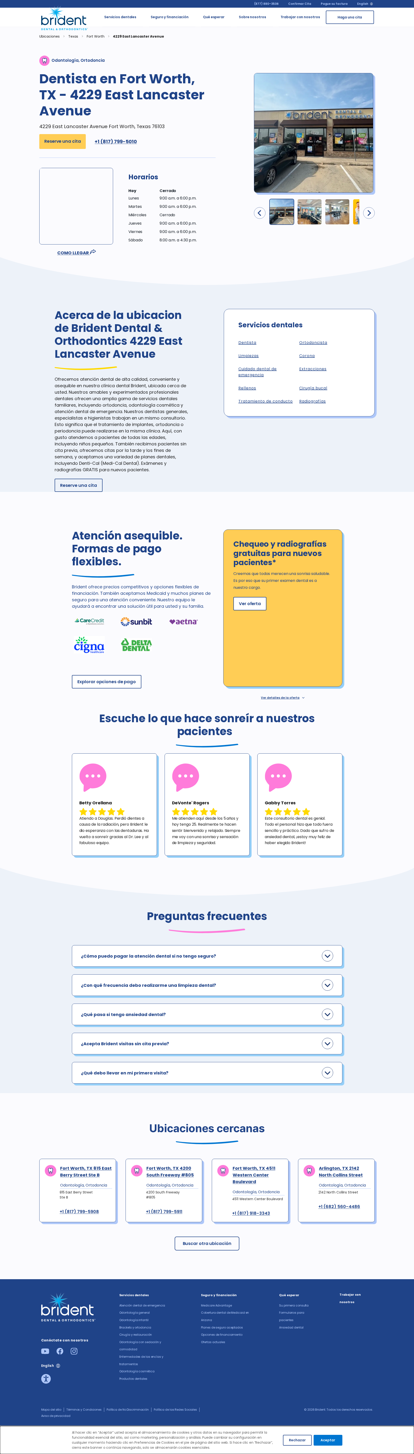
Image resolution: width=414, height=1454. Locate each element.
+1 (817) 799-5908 (79, 1211)
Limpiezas (248, 355)
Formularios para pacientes (237, 51)
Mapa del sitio (51, 1410)
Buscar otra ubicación (207, 1243)
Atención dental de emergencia (150, 28)
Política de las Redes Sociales (175, 1410)
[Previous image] (259, 213)
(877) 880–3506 (266, 4)
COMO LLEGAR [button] (73, 253)
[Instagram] (74, 1353)
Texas (73, 36)
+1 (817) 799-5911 (164, 1211)
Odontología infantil (150, 66)
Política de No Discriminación (128, 1410)
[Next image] (369, 213)
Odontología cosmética (150, 175)
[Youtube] (45, 1353)
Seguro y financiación (170, 17)
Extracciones (313, 369)
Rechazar (297, 1440)
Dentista (247, 342)
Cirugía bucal (313, 388)
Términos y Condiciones (84, 1410)
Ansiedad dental (235, 71)
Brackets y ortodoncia (149, 84)
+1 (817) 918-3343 (251, 1213)
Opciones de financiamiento (205, 89)
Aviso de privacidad (55, 1416)
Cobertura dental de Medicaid (200, 46)
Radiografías (312, 401)
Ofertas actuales (199, 107)
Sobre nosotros (252, 17)
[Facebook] (60, 1353)
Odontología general (150, 48)
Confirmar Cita (299, 4)
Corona (307, 355)
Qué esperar (213, 17)
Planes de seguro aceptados (201, 68)
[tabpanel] (114, 804)
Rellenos (247, 388)
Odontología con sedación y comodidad (150, 124)
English (362, 4)
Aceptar (328, 1440)
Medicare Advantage (216, 1305)
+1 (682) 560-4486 (339, 1206)
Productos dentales (148, 193)
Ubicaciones (49, 36)
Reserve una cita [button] (62, 141)
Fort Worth (96, 36)
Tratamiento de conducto (265, 401)
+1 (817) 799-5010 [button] (116, 141)
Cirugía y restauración (150, 102)
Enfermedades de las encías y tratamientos (152, 152)
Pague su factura (334, 4)
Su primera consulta (235, 28)
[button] (172, 180)
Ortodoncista (313, 342)
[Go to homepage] (64, 17)
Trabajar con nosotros (300, 17)
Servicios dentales (120, 17)
